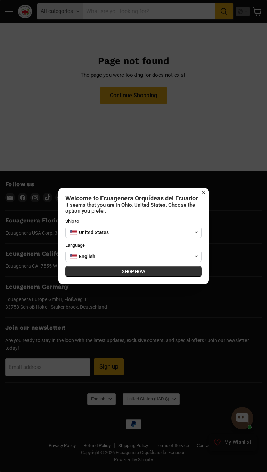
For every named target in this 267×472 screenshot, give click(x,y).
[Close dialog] (203, 192)
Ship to (72, 221)
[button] (133, 232)
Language (75, 245)
